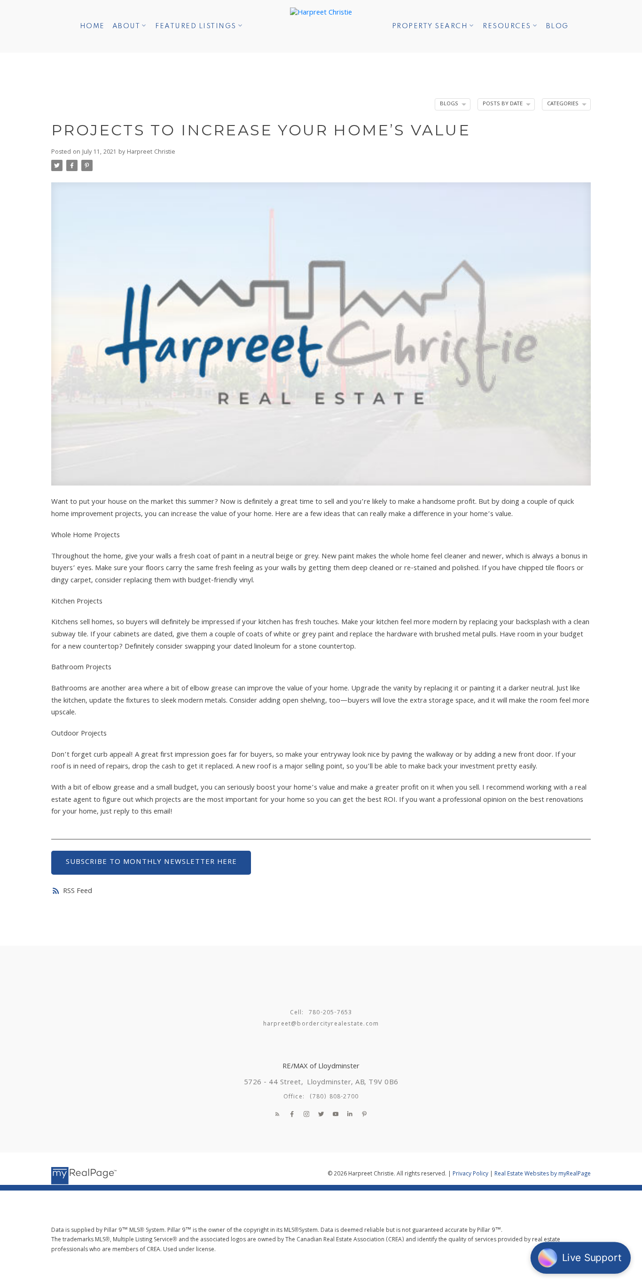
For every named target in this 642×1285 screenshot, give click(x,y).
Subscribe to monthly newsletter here (151, 862)
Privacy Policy (470, 1174)
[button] (277, 1114)
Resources (507, 26)
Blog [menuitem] (557, 26)
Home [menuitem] (92, 26)
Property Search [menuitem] (430, 26)
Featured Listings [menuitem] (195, 26)
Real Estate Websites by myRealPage (542, 1174)
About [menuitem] (126, 26)
